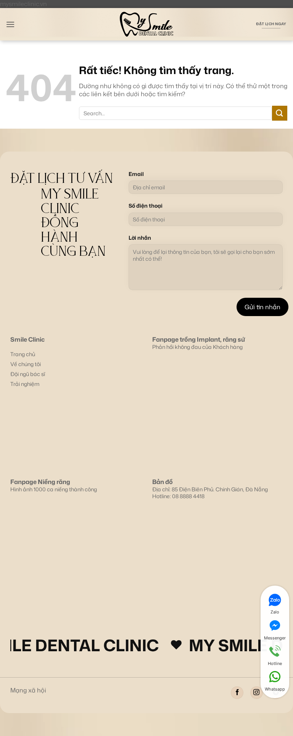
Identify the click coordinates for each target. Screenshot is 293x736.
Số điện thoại (146, 205)
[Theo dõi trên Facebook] (237, 692)
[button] (10, 24)
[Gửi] (279, 113)
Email (136, 174)
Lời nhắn (140, 237)
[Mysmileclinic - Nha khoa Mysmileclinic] (147, 24)
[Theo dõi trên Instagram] (256, 692)
